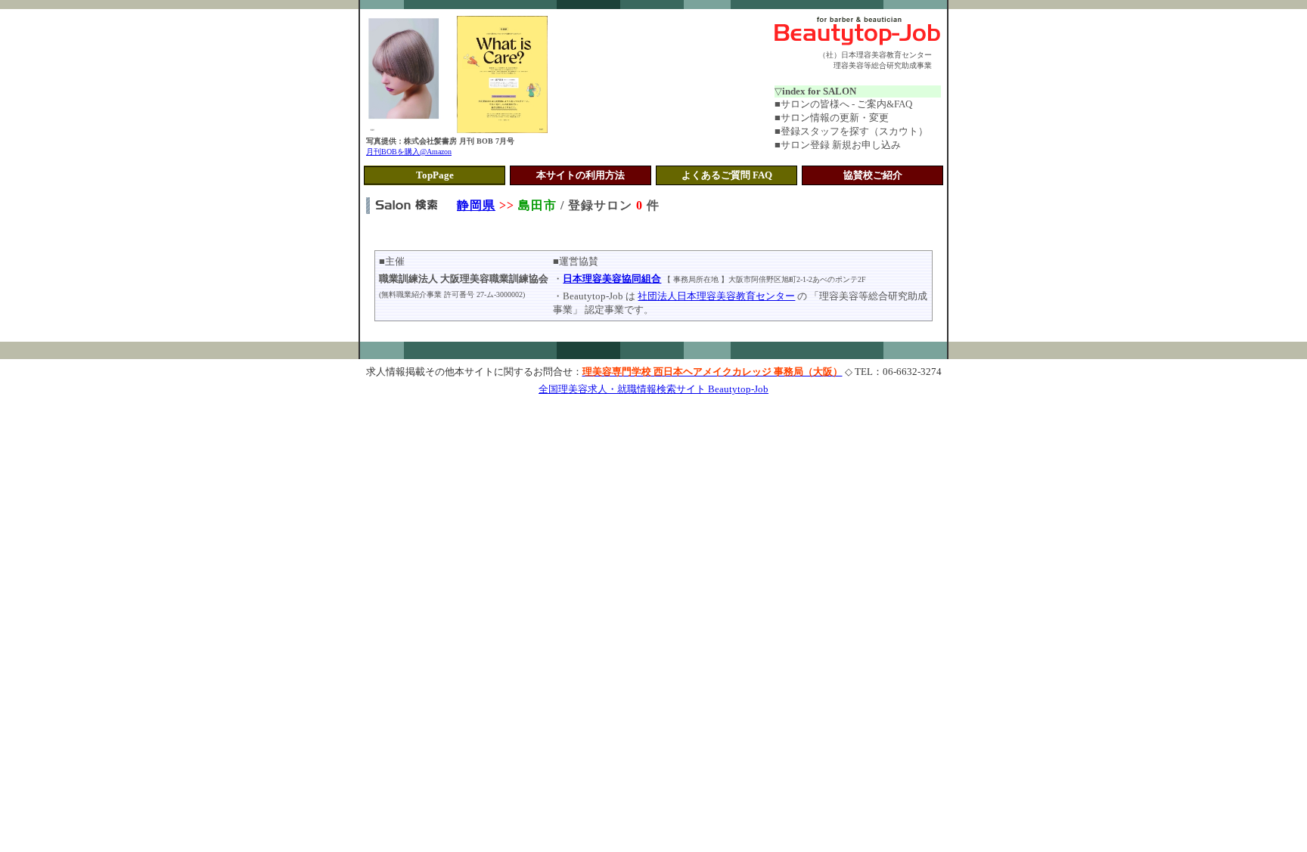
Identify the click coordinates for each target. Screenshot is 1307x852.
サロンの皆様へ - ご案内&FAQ (846, 104)
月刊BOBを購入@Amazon (409, 151)
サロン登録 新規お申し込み (841, 144)
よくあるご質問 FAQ (727, 175)
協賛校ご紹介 (873, 175)
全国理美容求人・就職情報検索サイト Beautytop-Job (653, 389)
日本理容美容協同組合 (612, 278)
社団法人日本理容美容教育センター (716, 296)
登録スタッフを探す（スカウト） (854, 131)
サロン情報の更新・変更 (835, 117)
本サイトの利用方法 (580, 175)
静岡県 (476, 205)
